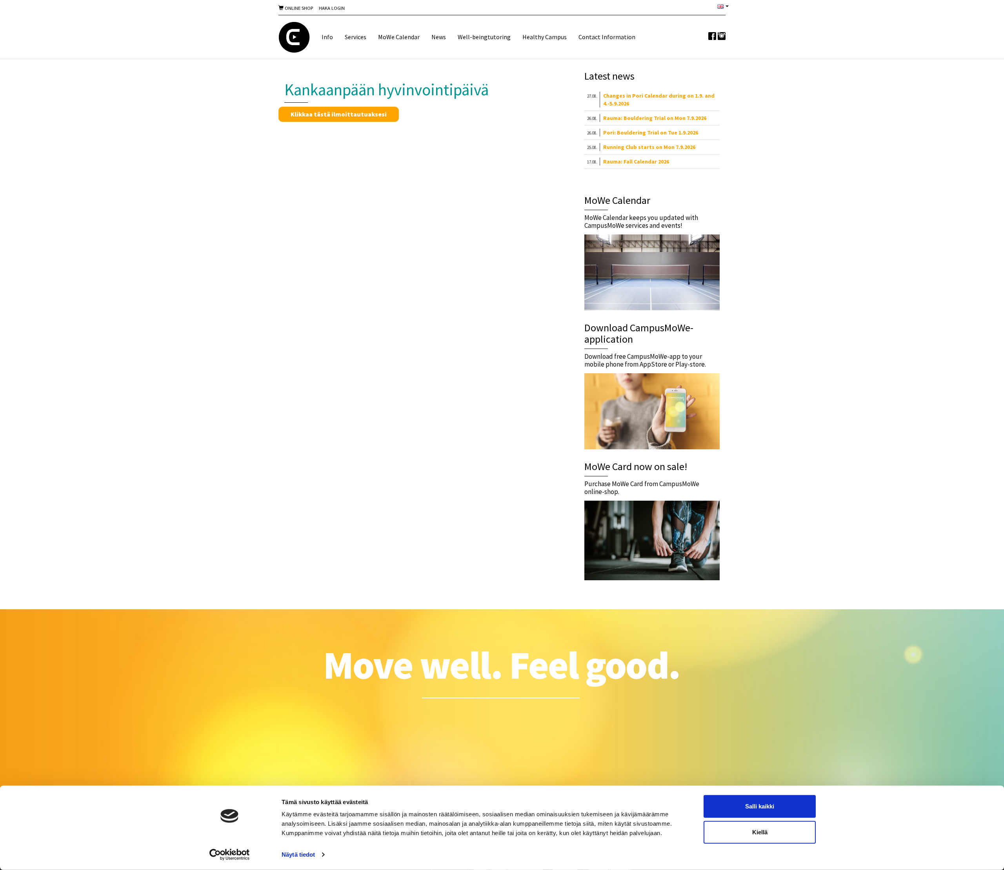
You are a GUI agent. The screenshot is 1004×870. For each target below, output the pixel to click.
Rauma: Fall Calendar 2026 (636, 161)
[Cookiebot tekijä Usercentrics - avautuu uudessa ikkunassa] (229, 855)
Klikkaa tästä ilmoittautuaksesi (339, 114)
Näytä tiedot (298, 854)
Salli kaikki (759, 806)
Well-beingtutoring (484, 37)
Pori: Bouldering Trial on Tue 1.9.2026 (650, 132)
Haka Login (332, 8)
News (438, 37)
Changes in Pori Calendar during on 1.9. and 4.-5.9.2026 (659, 99)
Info (327, 37)
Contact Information (606, 37)
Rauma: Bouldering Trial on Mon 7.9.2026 (654, 118)
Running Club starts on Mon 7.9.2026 (649, 147)
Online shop (298, 8)
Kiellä (760, 831)
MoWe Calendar (399, 37)
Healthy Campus (544, 37)
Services (355, 37)
